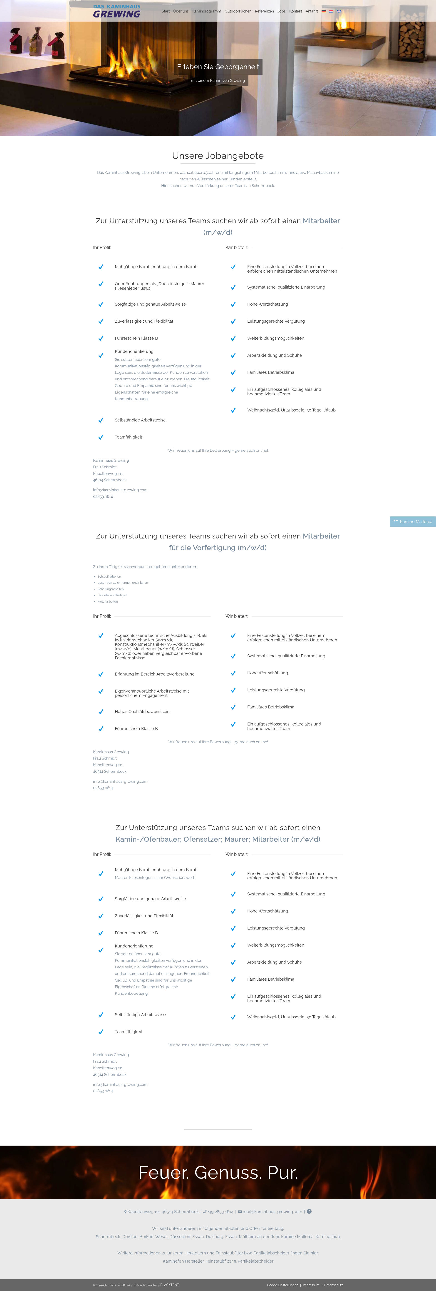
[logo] (117, 11)
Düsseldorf (180, 1236)
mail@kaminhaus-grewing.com (272, 1211)
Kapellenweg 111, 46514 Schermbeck (162, 1211)
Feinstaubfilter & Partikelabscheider (239, 1261)
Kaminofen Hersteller (183, 1261)
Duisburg (214, 1236)
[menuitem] (165, 11)
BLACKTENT (169, 1285)
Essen (198, 1236)
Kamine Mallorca (297, 1236)
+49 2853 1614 (219, 1211)
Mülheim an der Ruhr (259, 1236)
